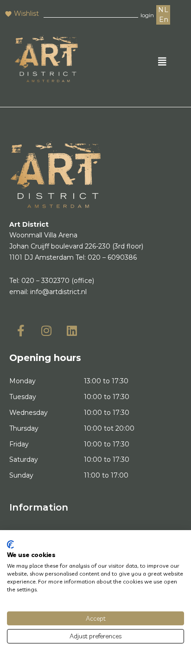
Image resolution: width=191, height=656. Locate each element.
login (147, 15)
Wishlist (26, 13)
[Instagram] (46, 330)
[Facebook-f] (20, 330)
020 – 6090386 (112, 257)
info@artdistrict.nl (58, 292)
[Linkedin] (71, 330)
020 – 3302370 (45, 280)
